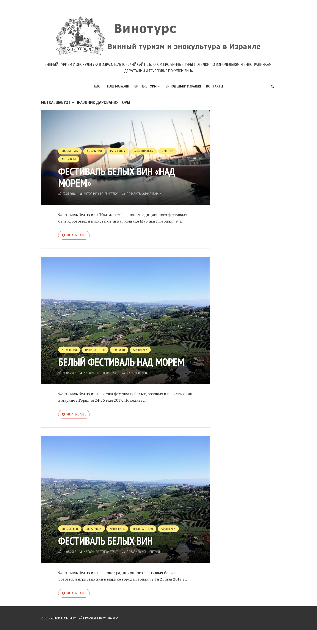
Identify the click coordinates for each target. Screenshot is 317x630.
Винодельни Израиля (183, 86)
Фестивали (69, 159)
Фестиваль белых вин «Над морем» (116, 177)
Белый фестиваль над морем (121, 362)
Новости (167, 151)
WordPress (111, 618)
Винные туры (145, 86)
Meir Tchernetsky (105, 193)
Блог (98, 86)
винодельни (70, 529)
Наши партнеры (143, 151)
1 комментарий (138, 373)
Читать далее (76, 235)
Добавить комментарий (143, 193)
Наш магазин (118, 86)
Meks (73, 618)
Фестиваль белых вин (105, 540)
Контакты (214, 86)
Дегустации (94, 151)
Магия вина (117, 151)
